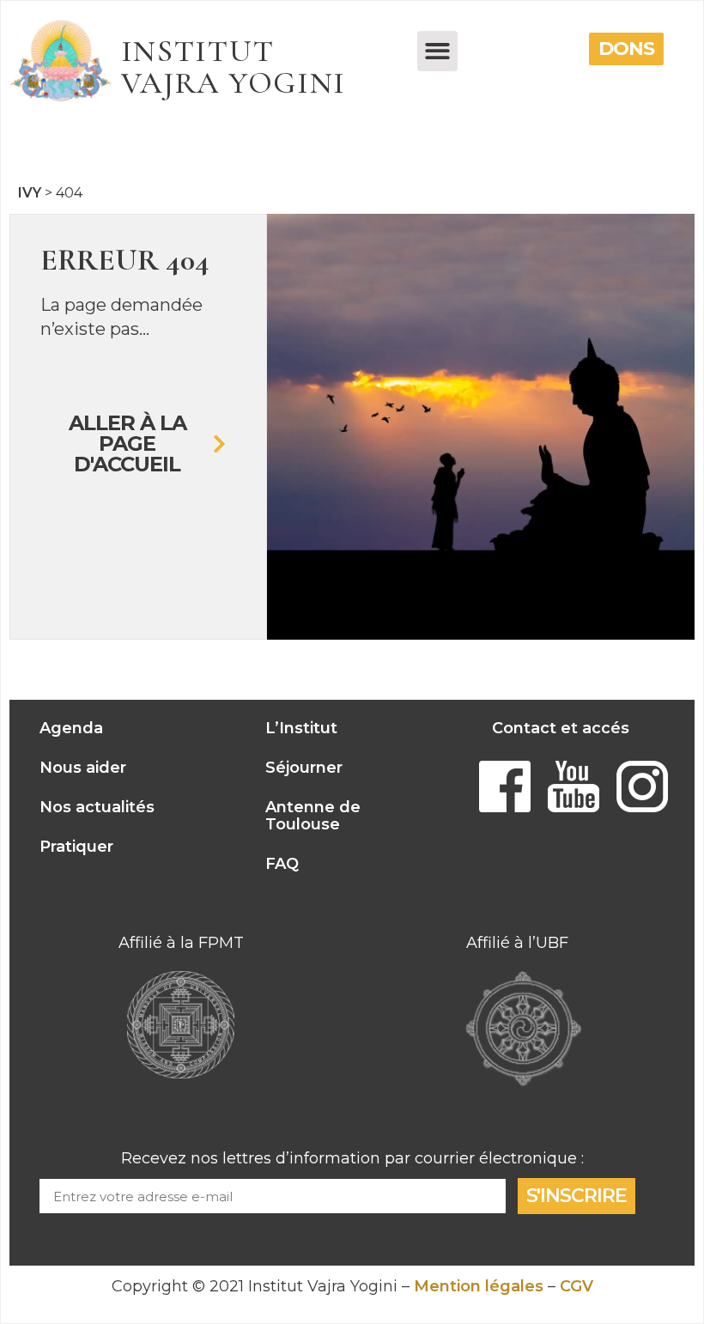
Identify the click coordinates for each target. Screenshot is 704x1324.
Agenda (71, 728)
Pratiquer (76, 846)
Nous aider (82, 767)
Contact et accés (560, 728)
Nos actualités (97, 807)
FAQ (282, 863)
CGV (576, 1286)
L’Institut (301, 728)
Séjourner (304, 767)
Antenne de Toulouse (313, 816)
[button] (437, 51)
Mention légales (478, 1286)
